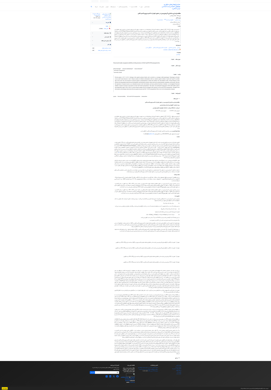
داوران (107, 7)
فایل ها (107, 22)
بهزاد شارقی (178, 20)
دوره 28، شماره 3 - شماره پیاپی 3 (96, 14)
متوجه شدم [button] (5, 388)
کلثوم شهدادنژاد (169, 20)
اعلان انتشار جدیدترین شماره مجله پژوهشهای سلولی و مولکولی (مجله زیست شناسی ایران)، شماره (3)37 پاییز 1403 (148, 369)
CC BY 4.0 (132, 382)
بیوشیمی (178, 54)
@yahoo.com (151, 134)
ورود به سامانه (103, 1)
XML (107, 26)
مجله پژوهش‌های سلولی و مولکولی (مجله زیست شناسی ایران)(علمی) (171, 6)
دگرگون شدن (149, 47)
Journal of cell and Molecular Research (130, 379)
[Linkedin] (110, 377)
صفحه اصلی (146, 7)
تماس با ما (102, 7)
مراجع (176, 358)
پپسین (178, 47)
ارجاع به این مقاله (105, 41)
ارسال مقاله (113, 7)
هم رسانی (107, 37)
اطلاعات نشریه (134, 7)
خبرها (96, 7)
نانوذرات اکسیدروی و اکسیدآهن (160, 47)
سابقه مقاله (106, 33)
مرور (141, 7)
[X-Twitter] (114, 377)
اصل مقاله (175, 99)
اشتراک (92, 372)
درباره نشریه (178, 367)
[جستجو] (92, 6)
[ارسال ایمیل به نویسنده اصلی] (165, 19)
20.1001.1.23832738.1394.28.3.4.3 (171, 50)
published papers (125, 377)
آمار (108, 44)
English (176, 1)
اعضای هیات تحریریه (176, 369)
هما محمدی (160, 20)
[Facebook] (117, 377)
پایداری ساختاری (172, 47)
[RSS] (106, 377)
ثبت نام (94, 1)
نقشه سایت (178, 374)
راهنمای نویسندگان (123, 7)
